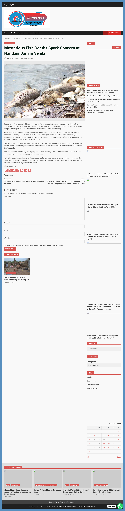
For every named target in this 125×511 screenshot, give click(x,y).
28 (113, 447)
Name (7, 223)
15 (118, 439)
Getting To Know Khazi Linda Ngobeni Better (103, 96)
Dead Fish (12, 175)
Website (7, 238)
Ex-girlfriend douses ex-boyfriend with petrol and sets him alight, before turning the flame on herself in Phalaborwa (103, 306)
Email (6, 230)
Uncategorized (15, 485)
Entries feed (91, 381)
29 (118, 447)
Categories (91, 362)
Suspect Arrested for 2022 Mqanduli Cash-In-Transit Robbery (107, 479)
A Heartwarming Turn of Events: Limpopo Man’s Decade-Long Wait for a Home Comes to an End (66, 181)
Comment (8, 197)
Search (91, 44)
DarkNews (81, 506)
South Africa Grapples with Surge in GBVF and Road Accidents (24, 181)
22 (118, 443)
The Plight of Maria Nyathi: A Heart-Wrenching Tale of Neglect (17, 266)
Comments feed (93, 385)
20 (109, 443)
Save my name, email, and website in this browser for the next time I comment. (34, 245)
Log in (89, 377)
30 (89, 451)
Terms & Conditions (67, 502)
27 (109, 447)
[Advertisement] (104, 68)
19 (104, 443)
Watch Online (114, 33)
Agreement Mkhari (13, 58)
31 (94, 451)
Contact (36, 33)
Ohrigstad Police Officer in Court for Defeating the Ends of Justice (77, 479)
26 (104, 447)
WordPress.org (92, 389)
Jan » (119, 457)
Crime (7, 485)
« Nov (89, 457)
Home (6, 33)
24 (94, 447)
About (13, 33)
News (28, 33)
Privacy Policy (54, 502)
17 (94, 443)
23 (89, 447)
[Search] (100, 33)
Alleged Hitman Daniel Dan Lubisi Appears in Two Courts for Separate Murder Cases (18, 479)
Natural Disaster (9, 43)
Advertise (21, 33)
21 (113, 443)
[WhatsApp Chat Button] (120, 506)
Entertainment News (41, 485)
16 (89, 443)
